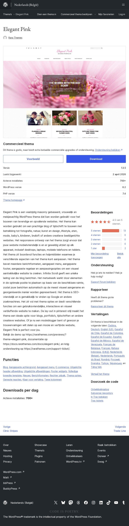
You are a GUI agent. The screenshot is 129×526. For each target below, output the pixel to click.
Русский (115, 359)
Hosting (7, 456)
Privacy (7, 461)
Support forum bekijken (103, 282)
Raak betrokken (107, 445)
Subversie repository (102, 393)
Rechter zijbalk (57, 375)
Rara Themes (15, 37)
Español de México (101, 340)
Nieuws (27, 375)
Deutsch (95, 329)
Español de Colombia (112, 333)
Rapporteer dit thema (102, 306)
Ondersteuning (74, 450)
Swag (102, 461)
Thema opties (74, 375)
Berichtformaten (40, 375)
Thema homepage (12, 200)
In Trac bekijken (99, 396)
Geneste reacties (12, 379)
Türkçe (105, 363)
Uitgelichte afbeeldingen (37, 371)
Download (96, 159)
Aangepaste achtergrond (22, 367)
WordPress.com (14, 472)
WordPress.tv (75, 461)
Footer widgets (59, 371)
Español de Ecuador (101, 336)
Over (6, 445)
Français (105, 348)
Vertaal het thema (100, 374)
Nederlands (107, 355)
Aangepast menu (45, 367)
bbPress (9, 483)
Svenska (95, 363)
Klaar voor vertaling (33, 379)
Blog (5, 367)
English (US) (107, 329)
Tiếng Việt (96, 367)
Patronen (40, 461)
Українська (116, 363)
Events (102, 450)
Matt (7, 477)
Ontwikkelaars (74, 456)
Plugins (39, 456)
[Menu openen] (124, 4)
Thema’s (7, 14)
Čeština (112, 325)
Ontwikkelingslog (100, 389)
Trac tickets (97, 400)
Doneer (103, 456)
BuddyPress (11, 488)
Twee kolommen (53, 379)
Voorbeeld (33, 159)
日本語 (105, 352)
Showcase (41, 445)
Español (117, 336)
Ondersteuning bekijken (107, 150)
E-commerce (62, 367)
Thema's (39, 450)
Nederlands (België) (22, 502)
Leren (69, 445)
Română (105, 359)
